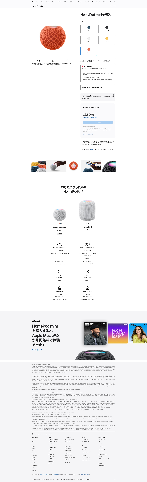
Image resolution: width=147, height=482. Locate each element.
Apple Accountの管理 (53, 439)
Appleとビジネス (85, 439)
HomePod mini (37, 6)
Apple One (50, 449)
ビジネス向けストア (85, 441)
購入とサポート (84, 449)
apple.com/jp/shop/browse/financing (96, 428)
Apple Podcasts (52, 458)
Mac (33, 441)
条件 (95, 406)
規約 (105, 370)
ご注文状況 (67, 460)
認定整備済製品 (68, 450)
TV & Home (34, 455)
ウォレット (33, 468)
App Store (50, 463)
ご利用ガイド (67, 462)
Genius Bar (67, 441)
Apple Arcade (51, 456)
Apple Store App (69, 448)
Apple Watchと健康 (86, 460)
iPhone (33, 446)
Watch (33, 448)
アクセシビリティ (102, 439)
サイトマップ (88, 479)
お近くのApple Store (69, 439)
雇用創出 (100, 463)
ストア (33, 439)
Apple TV (50, 452)
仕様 (114, 6)
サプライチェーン (102, 446)
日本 (114, 479)
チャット (92, 149)
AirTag (33, 457)
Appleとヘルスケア (85, 457)
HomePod (38, 434)
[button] (110, 2)
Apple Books (51, 461)
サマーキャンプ (68, 446)
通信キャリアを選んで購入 (70, 457)
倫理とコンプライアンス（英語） (104, 458)
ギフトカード (34, 462)
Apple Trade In (68, 453)
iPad (33, 444)
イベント (100, 461)
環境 (99, 441)
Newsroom (101, 452)
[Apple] (32, 434)
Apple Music (51, 454)
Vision (33, 450)
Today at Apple (68, 444)
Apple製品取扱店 (55, 474)
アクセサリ (34, 460)
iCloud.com (51, 444)
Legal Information (80, 479)
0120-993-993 (85, 474)
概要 (110, 6)
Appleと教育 (84, 447)
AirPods (34, 453)
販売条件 (73, 479)
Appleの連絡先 (102, 465)
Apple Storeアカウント (53, 441)
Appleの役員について (103, 454)
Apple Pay (34, 470)
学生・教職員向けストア (86, 452)
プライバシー (101, 444)
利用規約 (68, 479)
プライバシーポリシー (61, 479)
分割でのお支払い (68, 455)
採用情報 (100, 456)
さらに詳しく (37, 350)
